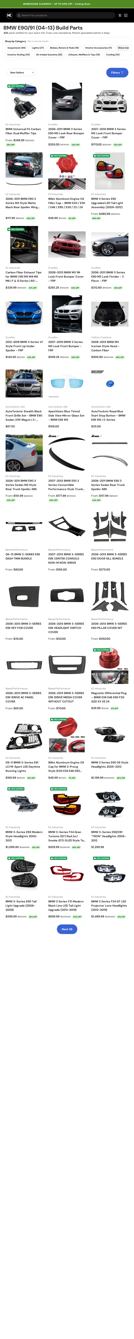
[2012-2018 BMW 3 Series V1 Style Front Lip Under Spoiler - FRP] (24, 314)
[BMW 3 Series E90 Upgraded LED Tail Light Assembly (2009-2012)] (109, 171)
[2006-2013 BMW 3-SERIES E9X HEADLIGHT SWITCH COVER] (66, 596)
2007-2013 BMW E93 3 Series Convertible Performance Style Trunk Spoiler (65, 485)
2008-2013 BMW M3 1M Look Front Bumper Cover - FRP (66, 277)
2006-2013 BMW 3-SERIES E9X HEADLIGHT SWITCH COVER (66, 628)
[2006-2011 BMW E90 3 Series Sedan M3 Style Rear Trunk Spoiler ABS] (24, 452)
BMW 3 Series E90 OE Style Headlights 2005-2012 (109, 765)
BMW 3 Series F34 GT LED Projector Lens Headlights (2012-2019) (109, 906)
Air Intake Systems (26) (49, 54)
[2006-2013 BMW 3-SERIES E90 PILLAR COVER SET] (109, 596)
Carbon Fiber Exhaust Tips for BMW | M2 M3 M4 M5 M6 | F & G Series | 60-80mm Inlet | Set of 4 (24, 277)
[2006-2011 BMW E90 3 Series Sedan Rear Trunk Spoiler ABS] (109, 452)
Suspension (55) (17, 47)
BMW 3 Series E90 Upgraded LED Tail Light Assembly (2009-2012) (107, 203)
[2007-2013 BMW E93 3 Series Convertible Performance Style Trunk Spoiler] (66, 452)
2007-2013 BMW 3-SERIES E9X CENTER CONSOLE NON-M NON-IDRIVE (66, 558)
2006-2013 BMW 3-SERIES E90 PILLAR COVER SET (109, 626)
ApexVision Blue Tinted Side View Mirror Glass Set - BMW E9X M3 (66, 416)
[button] (120, 15)
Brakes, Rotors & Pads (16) (64, 47)
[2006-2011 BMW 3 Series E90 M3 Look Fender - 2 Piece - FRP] (109, 244)
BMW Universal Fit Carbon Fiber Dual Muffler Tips (23, 131)
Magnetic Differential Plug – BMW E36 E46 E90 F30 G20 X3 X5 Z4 (109, 697)
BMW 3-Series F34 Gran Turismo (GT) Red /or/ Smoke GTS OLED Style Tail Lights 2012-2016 (66, 836)
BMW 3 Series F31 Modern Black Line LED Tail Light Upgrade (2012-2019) (66, 906)
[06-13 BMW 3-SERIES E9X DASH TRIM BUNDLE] (24, 526)
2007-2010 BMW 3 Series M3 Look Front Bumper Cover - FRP (108, 133)
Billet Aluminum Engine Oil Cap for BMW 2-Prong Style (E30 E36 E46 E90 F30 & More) (66, 767)
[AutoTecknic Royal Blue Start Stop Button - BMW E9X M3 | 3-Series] (109, 383)
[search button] (18, 16)
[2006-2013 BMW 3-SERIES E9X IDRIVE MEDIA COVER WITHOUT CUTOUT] (66, 665)
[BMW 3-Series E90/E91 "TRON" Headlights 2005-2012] (109, 804)
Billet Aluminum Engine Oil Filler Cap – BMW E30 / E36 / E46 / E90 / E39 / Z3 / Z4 (66, 203)
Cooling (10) (113, 54)
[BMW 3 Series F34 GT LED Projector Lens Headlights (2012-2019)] (109, 873)
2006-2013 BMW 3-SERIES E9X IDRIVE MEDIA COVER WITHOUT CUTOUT (66, 697)
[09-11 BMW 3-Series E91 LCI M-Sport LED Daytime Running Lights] (24, 734)
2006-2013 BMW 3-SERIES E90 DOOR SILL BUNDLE (109, 556)
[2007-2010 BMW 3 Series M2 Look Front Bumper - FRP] (66, 314)
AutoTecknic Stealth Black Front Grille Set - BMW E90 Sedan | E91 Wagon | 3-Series (24, 416)
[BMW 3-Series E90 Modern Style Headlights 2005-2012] (24, 804)
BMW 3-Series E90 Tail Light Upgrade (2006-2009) (21, 906)
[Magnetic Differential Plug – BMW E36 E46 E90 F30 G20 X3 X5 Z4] (109, 665)
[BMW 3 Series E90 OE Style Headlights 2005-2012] (109, 734)
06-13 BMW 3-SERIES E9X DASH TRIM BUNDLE (23, 556)
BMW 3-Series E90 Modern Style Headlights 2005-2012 (24, 836)
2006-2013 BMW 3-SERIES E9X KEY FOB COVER (23, 626)
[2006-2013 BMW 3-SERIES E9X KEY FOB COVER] (24, 596)
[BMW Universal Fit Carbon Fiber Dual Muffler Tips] (24, 101)
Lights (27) (38, 47)
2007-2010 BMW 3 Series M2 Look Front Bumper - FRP (65, 346)
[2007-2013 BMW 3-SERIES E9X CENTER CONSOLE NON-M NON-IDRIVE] (66, 526)
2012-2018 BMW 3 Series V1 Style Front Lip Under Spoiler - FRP (24, 346)
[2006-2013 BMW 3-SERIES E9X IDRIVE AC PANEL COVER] (24, 665)
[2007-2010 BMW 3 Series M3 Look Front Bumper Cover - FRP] (109, 101)
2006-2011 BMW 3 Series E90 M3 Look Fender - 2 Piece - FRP (108, 277)
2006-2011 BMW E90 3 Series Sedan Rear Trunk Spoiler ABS (108, 485)
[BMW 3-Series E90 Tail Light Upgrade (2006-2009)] (24, 873)
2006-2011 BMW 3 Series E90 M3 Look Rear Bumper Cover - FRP (66, 133)
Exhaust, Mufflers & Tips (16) (84, 54)
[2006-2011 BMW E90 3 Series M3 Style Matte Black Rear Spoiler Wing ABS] (24, 171)
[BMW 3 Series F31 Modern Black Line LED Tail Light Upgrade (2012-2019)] (66, 873)
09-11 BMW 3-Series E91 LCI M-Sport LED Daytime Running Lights (23, 767)
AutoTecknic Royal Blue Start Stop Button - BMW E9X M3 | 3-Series (108, 416)
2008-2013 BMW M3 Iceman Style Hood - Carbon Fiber (105, 346)
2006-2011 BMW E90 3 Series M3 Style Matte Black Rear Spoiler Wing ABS (22, 203)
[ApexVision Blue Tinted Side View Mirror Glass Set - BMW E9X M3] (66, 383)
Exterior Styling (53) (19, 54)
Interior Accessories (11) (98, 47)
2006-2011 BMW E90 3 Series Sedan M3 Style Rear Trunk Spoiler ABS (21, 485)
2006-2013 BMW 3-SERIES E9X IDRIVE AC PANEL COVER (23, 697)
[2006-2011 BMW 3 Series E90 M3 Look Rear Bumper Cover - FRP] (66, 101)
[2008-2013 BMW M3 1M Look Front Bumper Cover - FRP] (66, 244)
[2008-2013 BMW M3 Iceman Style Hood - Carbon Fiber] (109, 314)
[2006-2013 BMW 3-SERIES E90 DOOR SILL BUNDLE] (109, 526)
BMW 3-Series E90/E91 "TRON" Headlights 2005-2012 (108, 836)
